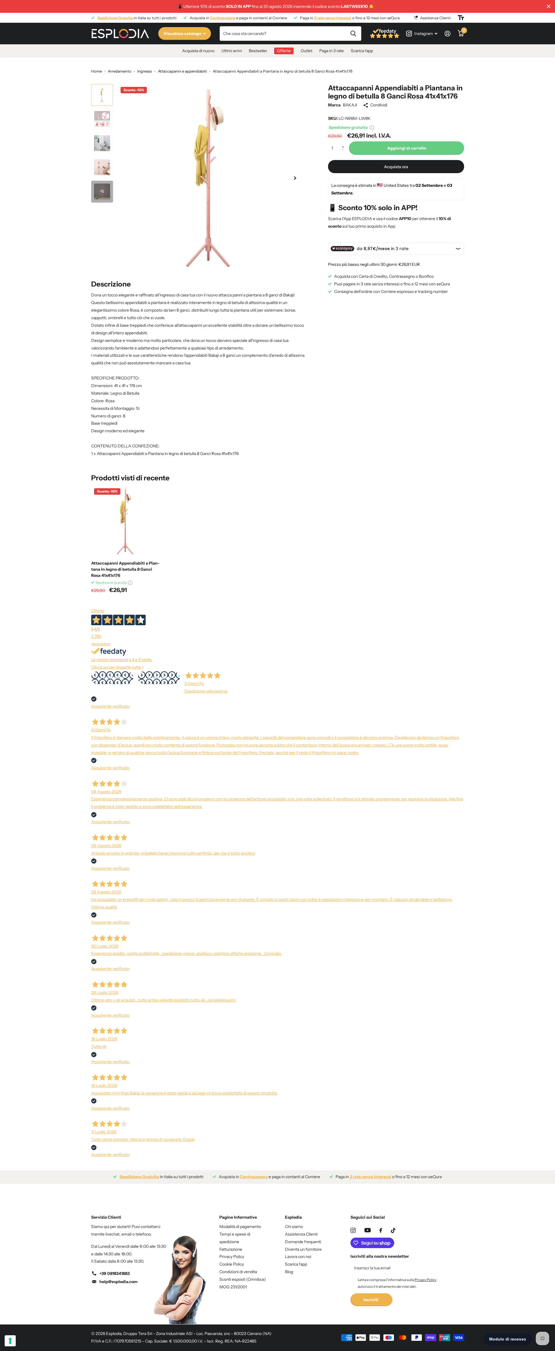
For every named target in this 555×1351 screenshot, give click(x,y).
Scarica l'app (362, 50)
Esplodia (293, 1217)
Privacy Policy (231, 1256)
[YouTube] (367, 1230)
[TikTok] (393, 1230)
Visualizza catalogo (182, 33)
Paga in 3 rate (331, 50)
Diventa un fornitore (303, 1249)
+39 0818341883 (114, 1273)
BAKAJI (350, 105)
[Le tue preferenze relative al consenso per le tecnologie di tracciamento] (10, 1340)
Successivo (159, 677)
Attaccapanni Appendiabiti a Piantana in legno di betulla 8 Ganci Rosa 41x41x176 (125, 569)
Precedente (112, 677)
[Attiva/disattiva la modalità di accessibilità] (461, 18)
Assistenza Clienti (301, 1234)
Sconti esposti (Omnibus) (242, 1279)
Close (548, 6)
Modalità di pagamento (240, 1226)
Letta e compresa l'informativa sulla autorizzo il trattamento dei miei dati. (397, 1283)
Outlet (306, 50)
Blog (289, 1271)
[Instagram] (353, 1230)
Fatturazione (230, 1249)
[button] (344, 143)
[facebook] (380, 1230)
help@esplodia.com (118, 1281)
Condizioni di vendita (238, 1271)
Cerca (353, 33)
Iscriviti (371, 1299)
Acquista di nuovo (198, 50)
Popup (371, 127)
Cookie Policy (231, 1264)
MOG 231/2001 (233, 1286)
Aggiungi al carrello (406, 148)
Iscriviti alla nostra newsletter (379, 1256)
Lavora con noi (298, 1256)
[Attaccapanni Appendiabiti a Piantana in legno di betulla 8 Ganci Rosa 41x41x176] (126, 520)
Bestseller (258, 50)
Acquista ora (396, 166)
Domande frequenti (303, 1241)
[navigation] (102, 95)
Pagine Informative (238, 1217)
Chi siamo (294, 1226)
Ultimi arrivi (231, 50)
